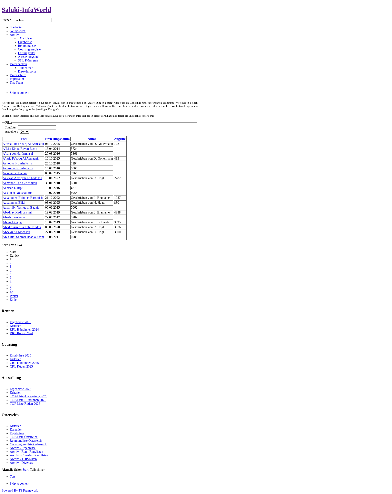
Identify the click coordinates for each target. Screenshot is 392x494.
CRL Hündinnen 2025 (24, 362)
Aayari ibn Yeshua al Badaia (21, 207)
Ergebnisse (17, 433)
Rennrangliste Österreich (26, 440)
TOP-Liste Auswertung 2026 (28, 396)
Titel (23, 139)
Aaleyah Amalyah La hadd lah (22, 178)
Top (12, 476)
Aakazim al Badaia (15, 173)
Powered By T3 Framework (20, 490)
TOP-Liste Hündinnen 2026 (28, 400)
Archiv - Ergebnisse (23, 448)
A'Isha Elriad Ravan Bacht (20, 148)
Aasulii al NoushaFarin (17, 192)
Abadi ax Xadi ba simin (18, 212)
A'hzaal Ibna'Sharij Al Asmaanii (23, 143)
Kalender (16, 429)
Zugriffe (120, 139)
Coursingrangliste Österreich (28, 444)
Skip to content (19, 92)
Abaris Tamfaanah (14, 217)
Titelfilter (11, 127)
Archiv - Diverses (21, 462)
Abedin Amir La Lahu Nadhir (22, 227)
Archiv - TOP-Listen (23, 459)
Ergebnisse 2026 (20, 389)
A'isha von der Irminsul (18, 153)
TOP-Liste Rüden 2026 (25, 403)
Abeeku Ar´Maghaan (16, 232)
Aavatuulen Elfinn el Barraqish (23, 197)
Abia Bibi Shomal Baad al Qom (23, 237)
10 (11, 292)
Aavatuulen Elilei (14, 202)
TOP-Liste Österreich (24, 437)
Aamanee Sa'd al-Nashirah (20, 183)
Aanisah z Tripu (13, 188)
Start (25, 469)
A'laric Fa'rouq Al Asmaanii (21, 158)
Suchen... (8, 20)
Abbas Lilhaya (12, 222)
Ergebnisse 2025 (20, 322)
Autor (92, 139)
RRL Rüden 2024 (21, 333)
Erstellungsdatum (57, 139)
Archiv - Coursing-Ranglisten (29, 455)
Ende (13, 299)
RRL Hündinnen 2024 (24, 329)
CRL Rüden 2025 (21, 366)
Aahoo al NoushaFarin (17, 163)
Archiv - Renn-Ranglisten (26, 451)
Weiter (14, 296)
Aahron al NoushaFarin (18, 168)
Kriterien (15, 325)
